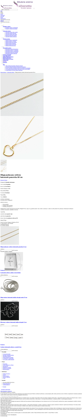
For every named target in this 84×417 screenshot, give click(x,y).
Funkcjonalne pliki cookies (5, 400)
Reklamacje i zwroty (7, 367)
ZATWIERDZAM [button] (4, 411)
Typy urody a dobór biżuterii (8, 359)
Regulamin (5, 363)
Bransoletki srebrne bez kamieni (11, 52)
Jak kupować (5, 366)
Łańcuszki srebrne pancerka (10, 33)
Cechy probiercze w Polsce (8, 365)
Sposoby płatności (6, 377)
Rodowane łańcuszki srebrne (11, 35)
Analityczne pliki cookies (5, 403)
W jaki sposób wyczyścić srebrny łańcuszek (13, 70)
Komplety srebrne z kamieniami (11, 27)
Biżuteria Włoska (3, 180)
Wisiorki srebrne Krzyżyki (10, 45)
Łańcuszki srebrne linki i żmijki (11, 32)
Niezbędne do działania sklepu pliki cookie (10, 396)
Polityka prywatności (7, 368)
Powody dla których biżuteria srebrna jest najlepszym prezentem (17, 68)
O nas (4, 378)
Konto (1, 14)
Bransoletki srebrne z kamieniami (11, 51)
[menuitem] (39, 27)
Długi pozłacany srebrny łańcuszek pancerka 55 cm (13, 246)
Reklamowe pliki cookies (5, 407)
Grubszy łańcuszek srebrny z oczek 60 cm (10, 347)
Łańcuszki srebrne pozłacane (11, 36)
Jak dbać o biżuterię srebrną (8, 355)
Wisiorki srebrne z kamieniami (11, 40)
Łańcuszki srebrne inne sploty (11, 34)
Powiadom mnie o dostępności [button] (6, 200)
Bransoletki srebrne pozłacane (11, 53)
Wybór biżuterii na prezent (8, 357)
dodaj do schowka (4, 202)
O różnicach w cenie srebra (8, 358)
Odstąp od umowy (6, 373)
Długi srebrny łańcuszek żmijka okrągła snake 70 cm (13, 297)
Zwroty (4, 374)
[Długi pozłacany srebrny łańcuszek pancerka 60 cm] (22, 115)
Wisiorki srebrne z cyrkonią (10, 41)
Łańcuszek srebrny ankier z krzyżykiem (10, 272)
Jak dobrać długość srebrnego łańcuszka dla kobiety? (15, 66)
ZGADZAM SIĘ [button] (3, 415)
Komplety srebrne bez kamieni (11, 28)
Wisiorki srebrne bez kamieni (11, 42)
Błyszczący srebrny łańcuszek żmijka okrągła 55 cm (13, 322)
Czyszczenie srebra (6, 354)
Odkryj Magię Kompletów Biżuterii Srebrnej (14, 65)
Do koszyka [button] (15, 250)
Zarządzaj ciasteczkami (5, 389)
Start (1, 10)
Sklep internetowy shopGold (6, 391)
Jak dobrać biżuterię (7, 356)
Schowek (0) (2, 18)
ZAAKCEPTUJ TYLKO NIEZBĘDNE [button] (8, 414)
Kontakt (4, 386)
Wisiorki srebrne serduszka (10, 43)
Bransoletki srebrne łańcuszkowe (11, 49)
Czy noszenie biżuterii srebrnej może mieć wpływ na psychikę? (17, 69)
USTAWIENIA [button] (3, 413)
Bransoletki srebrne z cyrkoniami (11, 50)
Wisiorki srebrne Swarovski (10, 44)
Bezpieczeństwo (6, 369)
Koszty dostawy (6, 375)
